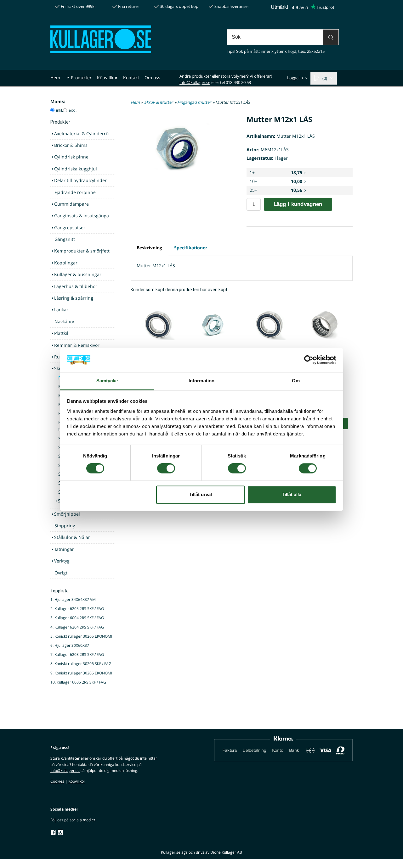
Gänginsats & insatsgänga (81, 216)
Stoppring (64, 526)
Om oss (152, 77)
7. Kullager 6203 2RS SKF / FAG (77, 654)
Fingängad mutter (194, 102)
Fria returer (128, 6)
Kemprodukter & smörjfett (82, 251)
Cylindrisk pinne (71, 157)
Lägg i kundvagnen (298, 204)
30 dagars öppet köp (178, 6)
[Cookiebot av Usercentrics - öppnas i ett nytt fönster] (308, 360)
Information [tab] (201, 380)
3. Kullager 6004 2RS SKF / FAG (77, 617)
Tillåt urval (200, 494)
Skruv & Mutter (158, 102)
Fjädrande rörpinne (75, 192)
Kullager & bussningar (77, 274)
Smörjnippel (67, 514)
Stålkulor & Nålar (72, 537)
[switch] (166, 468)
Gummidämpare (71, 204)
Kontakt (131, 77)
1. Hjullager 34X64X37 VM (73, 599)
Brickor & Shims (71, 145)
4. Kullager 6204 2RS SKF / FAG (77, 627)
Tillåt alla (291, 494)
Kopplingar (65, 263)
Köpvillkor (107, 77)
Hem (55, 77)
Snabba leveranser (231, 6)
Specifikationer (190, 248)
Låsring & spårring (73, 298)
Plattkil (61, 333)
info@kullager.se (194, 82)
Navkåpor (64, 321)
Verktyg (62, 561)
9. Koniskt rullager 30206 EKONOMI (81, 673)
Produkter (81, 77)
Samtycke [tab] (107, 380)
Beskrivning (149, 248)
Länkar (61, 310)
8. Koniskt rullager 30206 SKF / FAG (80, 663)
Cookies (57, 781)
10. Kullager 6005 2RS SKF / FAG (78, 682)
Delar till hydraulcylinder (80, 180)
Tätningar (64, 549)
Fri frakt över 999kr (78, 6)
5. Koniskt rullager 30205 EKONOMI (81, 636)
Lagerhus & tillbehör (75, 286)
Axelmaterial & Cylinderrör (82, 133)
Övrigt (60, 573)
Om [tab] (296, 380)
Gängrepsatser (69, 227)
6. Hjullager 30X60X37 (69, 645)
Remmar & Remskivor (76, 345)
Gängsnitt (64, 239)
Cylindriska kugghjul (75, 169)
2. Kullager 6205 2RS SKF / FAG (77, 608)
